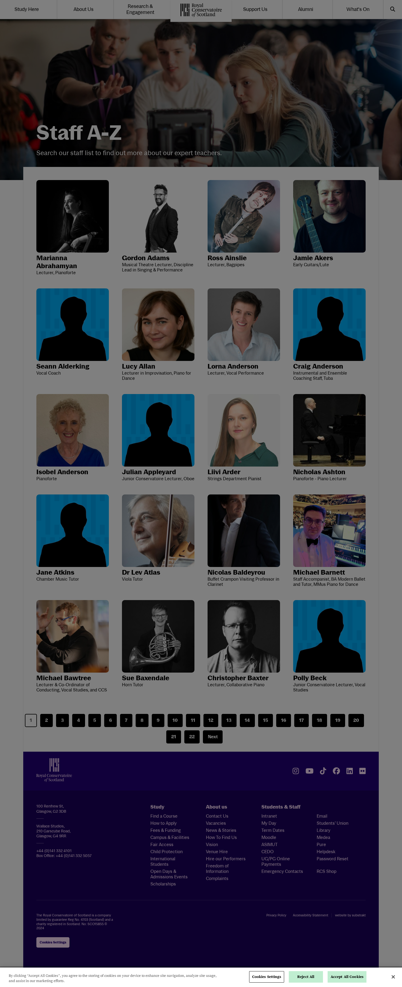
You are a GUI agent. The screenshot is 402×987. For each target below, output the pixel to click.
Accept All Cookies (347, 977)
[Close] (393, 977)
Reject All (305, 977)
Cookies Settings (266, 977)
